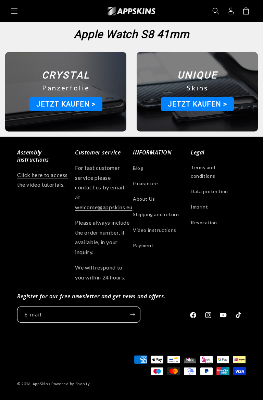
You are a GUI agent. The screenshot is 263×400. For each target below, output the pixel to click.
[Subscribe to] (132, 315)
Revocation (204, 222)
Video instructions (154, 230)
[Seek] (215, 10)
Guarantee (145, 183)
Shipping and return (156, 214)
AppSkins (42, 384)
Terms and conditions (203, 171)
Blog (138, 168)
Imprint (199, 207)
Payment (143, 245)
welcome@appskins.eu (103, 207)
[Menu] (14, 10)
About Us (144, 199)
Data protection (209, 191)
